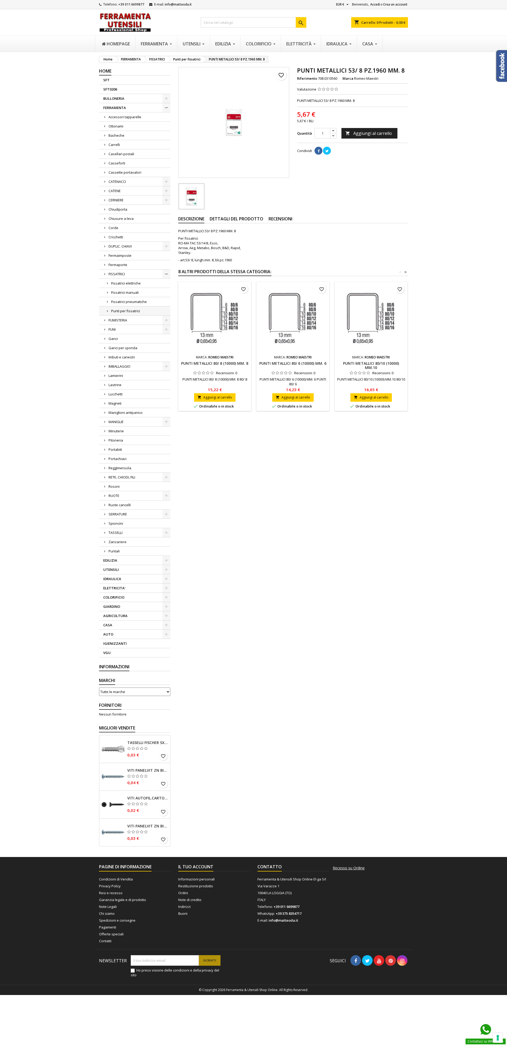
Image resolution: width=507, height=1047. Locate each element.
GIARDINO (111, 606)
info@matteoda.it (178, 4)
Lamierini (116, 375)
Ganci (113, 338)
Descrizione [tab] (191, 219)
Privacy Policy (110, 886)
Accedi (375, 4)
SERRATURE (118, 514)
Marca (347, 78)
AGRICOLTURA (115, 615)
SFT (106, 80)
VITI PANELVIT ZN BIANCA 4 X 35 (147, 826)
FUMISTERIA (118, 320)
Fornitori (110, 705)
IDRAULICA (112, 578)
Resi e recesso (111, 892)
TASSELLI (116, 532)
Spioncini (116, 523)
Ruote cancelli (120, 505)
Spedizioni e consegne (117, 920)
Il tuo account (195, 867)
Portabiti (115, 449)
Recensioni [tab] (280, 219)
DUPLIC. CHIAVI (120, 246)
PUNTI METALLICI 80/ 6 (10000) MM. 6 (292, 363)
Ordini (183, 892)
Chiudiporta (118, 209)
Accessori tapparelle (125, 117)
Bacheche (116, 135)
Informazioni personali (196, 879)
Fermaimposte (120, 255)
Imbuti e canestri (122, 357)
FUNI (112, 329)
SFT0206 (110, 89)
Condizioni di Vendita (116, 879)
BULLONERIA (113, 98)
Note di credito (189, 899)
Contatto (269, 867)
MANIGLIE (116, 421)
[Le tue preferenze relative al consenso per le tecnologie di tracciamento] (498, 1038)
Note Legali (108, 906)
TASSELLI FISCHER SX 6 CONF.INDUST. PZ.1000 (147, 743)
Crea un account (395, 4)
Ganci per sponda (123, 347)
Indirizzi (184, 906)
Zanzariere (117, 541)
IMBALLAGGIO (119, 366)
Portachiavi (117, 458)
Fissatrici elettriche (126, 283)
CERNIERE (116, 200)
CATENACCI (117, 181)
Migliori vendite (117, 728)
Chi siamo (107, 913)
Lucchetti (116, 394)
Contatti (105, 941)
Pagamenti (107, 927)
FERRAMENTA (114, 107)
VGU (107, 652)
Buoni (182, 913)
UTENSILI (111, 569)
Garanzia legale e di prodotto (122, 899)
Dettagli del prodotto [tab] (236, 219)
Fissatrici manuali (125, 292)
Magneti (115, 403)
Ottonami (116, 126)
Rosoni (114, 486)
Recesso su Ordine (349, 868)
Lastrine (115, 384)
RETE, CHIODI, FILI (122, 477)
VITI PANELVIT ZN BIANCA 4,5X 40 (147, 770)
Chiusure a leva (121, 218)
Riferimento (307, 78)
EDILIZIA (110, 560)
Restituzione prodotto (195, 886)
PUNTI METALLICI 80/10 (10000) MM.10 (371, 365)
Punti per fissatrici (125, 311)
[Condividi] (318, 151)
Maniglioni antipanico (126, 412)
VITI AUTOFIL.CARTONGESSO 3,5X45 (147, 798)
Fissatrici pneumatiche (129, 301)
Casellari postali (121, 153)
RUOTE (114, 495)
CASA (107, 625)
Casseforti (117, 163)
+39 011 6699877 (131, 4)
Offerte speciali (111, 934)
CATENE (115, 190)
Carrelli (114, 144)
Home (105, 71)
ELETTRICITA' (114, 588)
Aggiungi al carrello (368, 133)
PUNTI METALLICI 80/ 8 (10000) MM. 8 (214, 363)
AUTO (108, 634)
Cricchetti (116, 237)
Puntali (114, 551)
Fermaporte (118, 264)
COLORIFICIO (113, 597)
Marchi (107, 680)
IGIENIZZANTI (115, 643)
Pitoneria (116, 440)
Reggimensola (120, 468)
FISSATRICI (117, 274)
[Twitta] (327, 151)
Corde (113, 227)
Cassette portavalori (125, 172)
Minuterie (116, 431)
